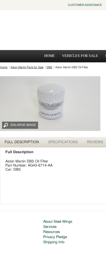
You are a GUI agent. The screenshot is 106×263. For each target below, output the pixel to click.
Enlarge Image (23, 125)
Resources (51, 232)
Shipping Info (53, 242)
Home (49, 55)
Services (50, 227)
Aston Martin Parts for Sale (27, 67)
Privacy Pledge (55, 237)
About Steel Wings (57, 221)
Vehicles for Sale (80, 55)
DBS (49, 67)
